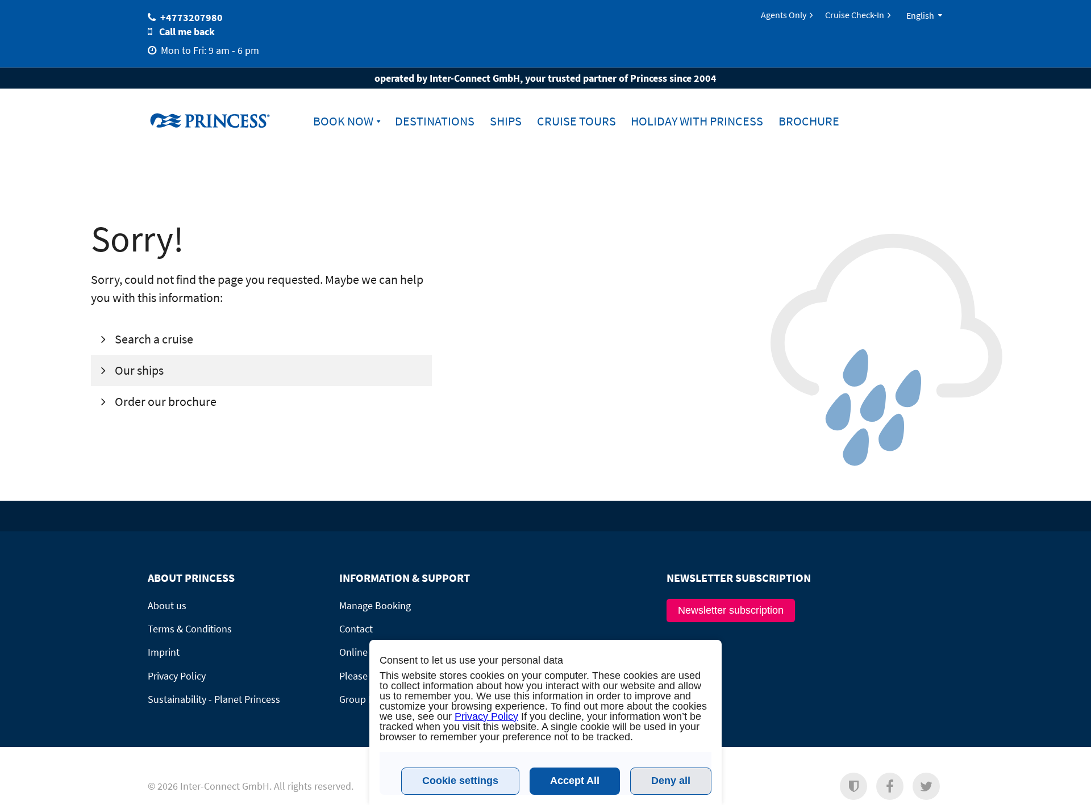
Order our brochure (164, 401)
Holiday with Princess (697, 121)
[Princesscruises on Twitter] (926, 786)
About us (167, 605)
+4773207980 (191, 17)
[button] (853, 786)
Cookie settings (460, 780)
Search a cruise (153, 339)
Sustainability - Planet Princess (214, 699)
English (920, 15)
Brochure (808, 121)
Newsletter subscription (731, 610)
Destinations (434, 121)
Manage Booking (375, 605)
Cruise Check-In (854, 14)
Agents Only (783, 14)
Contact (356, 628)
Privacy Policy (177, 675)
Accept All (574, 780)
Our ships (138, 370)
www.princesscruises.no (219, 120)
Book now (343, 121)
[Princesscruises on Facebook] (889, 786)
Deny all (670, 780)
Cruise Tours (576, 121)
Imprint (164, 652)
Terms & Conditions (190, 628)
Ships (506, 121)
